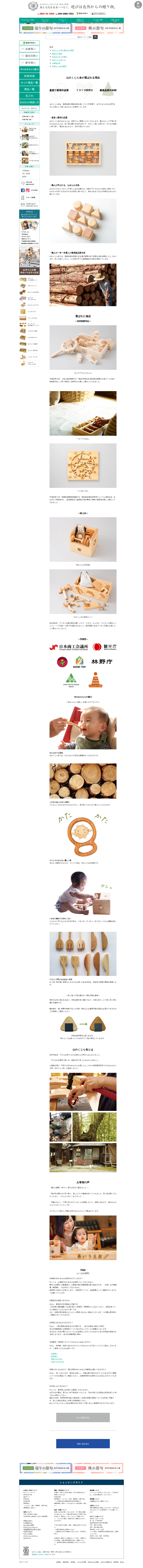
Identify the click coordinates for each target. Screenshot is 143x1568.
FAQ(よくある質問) (59, 66)
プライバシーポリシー (31, 1527)
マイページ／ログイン (31, 1536)
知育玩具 (116, 1562)
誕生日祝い (66, 1562)
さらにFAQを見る (83, 1417)
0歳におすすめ (56, 1359)
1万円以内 (25, 170)
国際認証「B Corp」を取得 (40, 1554)
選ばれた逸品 (57, 53)
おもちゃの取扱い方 (106, 1562)
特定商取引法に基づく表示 (32, 1529)
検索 (95, 37)
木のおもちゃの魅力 (27, 20)
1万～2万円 (26, 173)
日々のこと (62, 20)
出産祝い (54, 1353)
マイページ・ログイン (29, 108)
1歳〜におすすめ (57, 1361)
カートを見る (28, 1534)
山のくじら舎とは (58, 60)
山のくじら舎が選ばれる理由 (63, 50)
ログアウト (27, 1538)
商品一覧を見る (83, 1443)
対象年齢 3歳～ (27, 119)
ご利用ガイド (80, 20)
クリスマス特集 (81, 1562)
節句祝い (54, 1356)
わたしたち (45, 20)
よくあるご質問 (97, 20)
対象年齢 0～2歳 (28, 116)
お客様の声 (56, 63)
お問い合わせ (115, 20)
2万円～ (25, 176)
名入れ (122, 1562)
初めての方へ (28, 1521)
